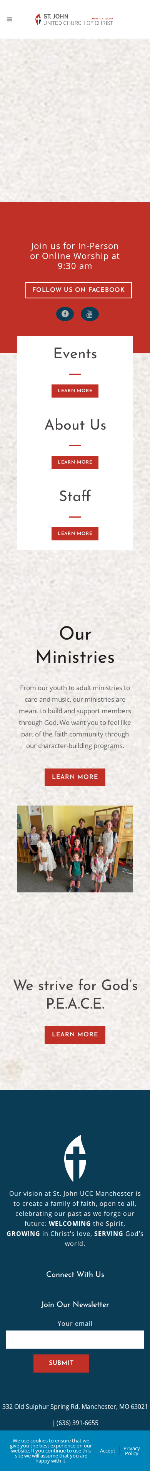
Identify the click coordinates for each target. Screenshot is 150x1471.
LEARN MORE (75, 391)
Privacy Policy (131, 1451)
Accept (107, 1450)
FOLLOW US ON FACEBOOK (78, 290)
